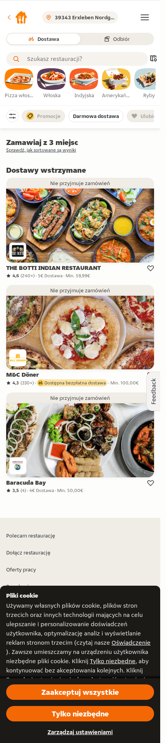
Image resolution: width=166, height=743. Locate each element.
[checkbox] (19, 83)
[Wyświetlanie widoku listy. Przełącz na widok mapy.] (153, 59)
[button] (17, 17)
